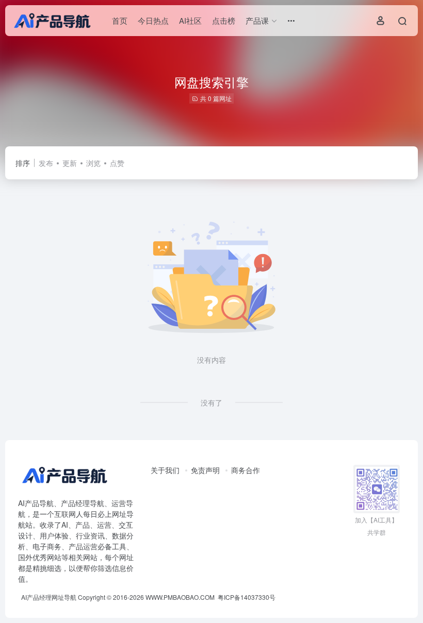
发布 (46, 163)
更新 (69, 163)
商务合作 (245, 470)
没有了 (211, 402)
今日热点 (153, 20)
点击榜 (223, 20)
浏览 (93, 163)
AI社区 (190, 20)
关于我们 (165, 470)
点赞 (117, 163)
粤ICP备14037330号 (246, 597)
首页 (119, 20)
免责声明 (205, 470)
